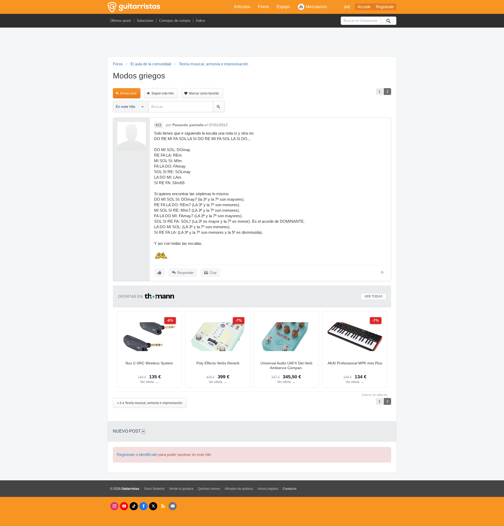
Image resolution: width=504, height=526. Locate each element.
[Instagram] (114, 506)
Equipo (283, 6)
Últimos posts (120, 21)
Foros (263, 6)
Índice (200, 21)
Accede (364, 7)
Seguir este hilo (162, 93)
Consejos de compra (174, 21)
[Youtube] (124, 506)
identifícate (148, 455)
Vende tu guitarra (181, 489)
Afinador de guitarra (239, 489)
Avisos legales (268, 489)
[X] (153, 506)
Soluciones (145, 21)
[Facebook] (143, 506)
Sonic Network (154, 489)
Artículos (242, 6)
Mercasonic (316, 6)
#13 (158, 125)
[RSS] (163, 506)
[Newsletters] (173, 506)
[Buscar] (388, 21)
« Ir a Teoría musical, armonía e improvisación (149, 403)
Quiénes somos (209, 489)
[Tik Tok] (134, 506)
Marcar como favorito (204, 93)
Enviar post (128, 93)
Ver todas (373, 296)
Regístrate (385, 7)
